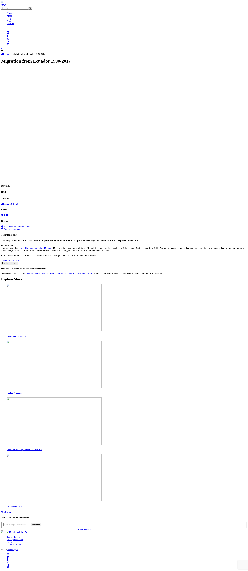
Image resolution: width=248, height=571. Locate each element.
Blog (9, 18)
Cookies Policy (14, 544)
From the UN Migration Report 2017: (18, 97)
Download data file (10, 260)
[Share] (5, 178)
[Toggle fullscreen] (8, 178)
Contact (10, 23)
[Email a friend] (7, 215)
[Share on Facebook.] (4, 215)
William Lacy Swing (16, 83)
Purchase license (9, 263)
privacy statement (84, 529)
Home (9, 13)
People (6, 54)
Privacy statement (15, 539)
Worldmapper (12, 550)
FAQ (9, 26)
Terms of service (14, 537)
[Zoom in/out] (11, 178)
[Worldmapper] (2, 2)
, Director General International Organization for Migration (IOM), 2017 (58, 83)
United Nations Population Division (36, 248)
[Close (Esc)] (2, 178)
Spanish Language (12, 229)
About (10, 21)
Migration (15, 204)
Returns (10, 542)
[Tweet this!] (2, 215)
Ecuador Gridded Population (16, 226)
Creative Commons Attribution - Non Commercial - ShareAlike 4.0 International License (58, 273)
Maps (9, 16)
